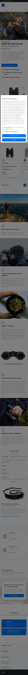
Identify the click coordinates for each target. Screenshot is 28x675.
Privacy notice (7, 127)
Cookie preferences (14, 135)
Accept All (14, 139)
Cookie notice (5, 131)
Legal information (13, 131)
